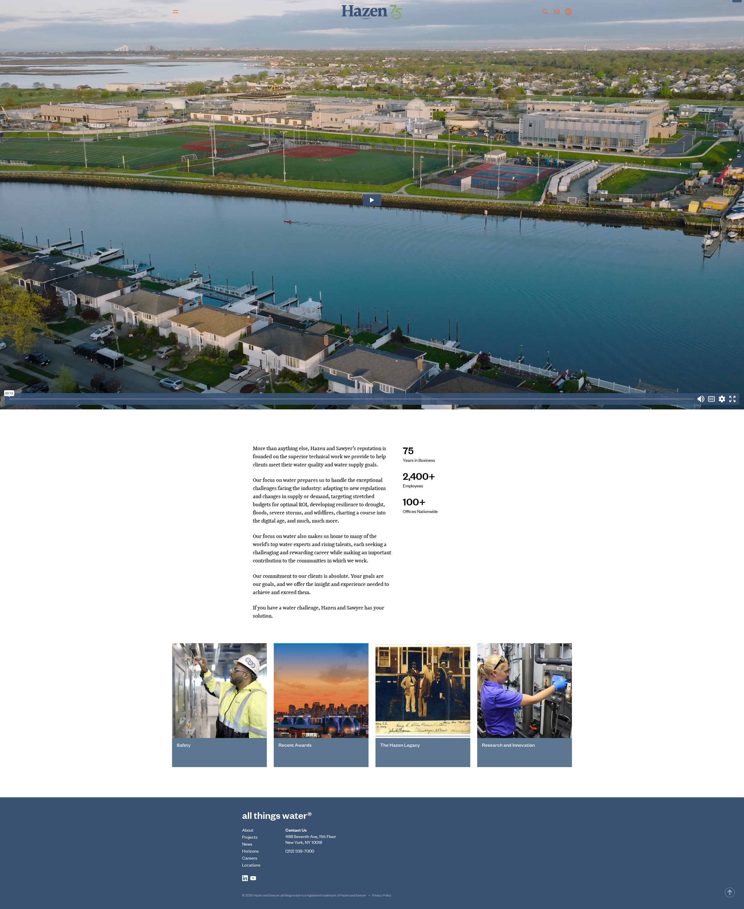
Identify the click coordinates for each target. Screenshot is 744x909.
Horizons (250, 851)
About (247, 830)
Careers (249, 858)
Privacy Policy (381, 895)
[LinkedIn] (245, 878)
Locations (251, 865)
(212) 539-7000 (299, 851)
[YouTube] (253, 878)
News (247, 844)
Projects (249, 837)
